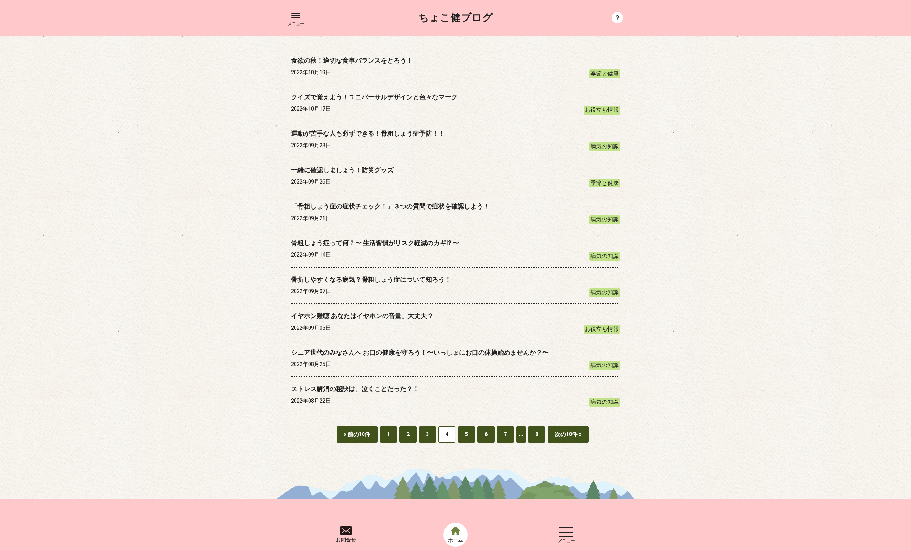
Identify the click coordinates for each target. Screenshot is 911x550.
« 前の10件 (357, 434)
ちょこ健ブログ (455, 17)
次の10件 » (568, 434)
